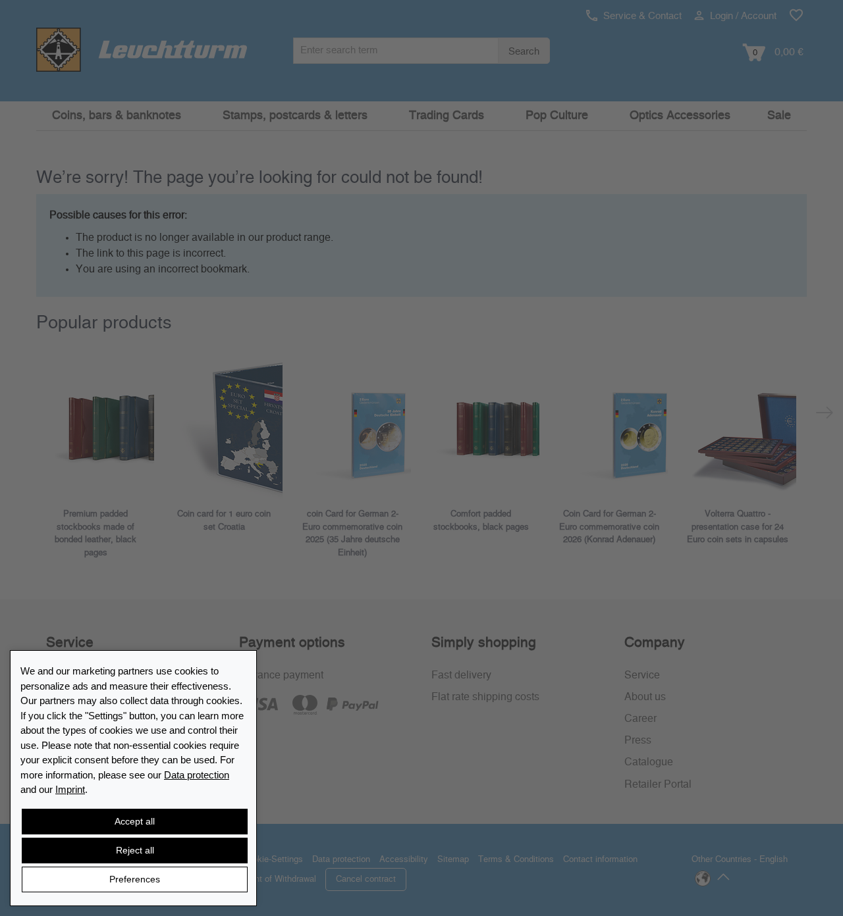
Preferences (134, 879)
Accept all (135, 821)
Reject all (135, 850)
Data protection (196, 774)
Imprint (70, 789)
